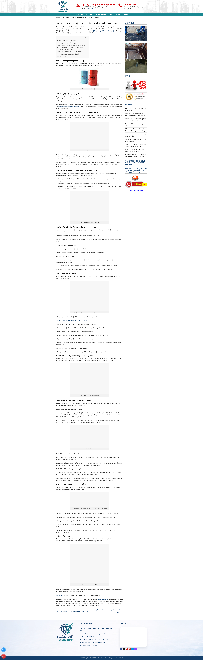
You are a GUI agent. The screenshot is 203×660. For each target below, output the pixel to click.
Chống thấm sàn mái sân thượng (67, 320)
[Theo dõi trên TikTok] (124, 649)
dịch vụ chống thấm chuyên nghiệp (104, 31)
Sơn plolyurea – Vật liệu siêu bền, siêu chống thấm (71, 45)
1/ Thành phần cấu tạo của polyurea (69, 42)
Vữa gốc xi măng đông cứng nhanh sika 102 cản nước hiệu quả (135, 145)
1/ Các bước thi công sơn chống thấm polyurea (72, 53)
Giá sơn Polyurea (62, 56)
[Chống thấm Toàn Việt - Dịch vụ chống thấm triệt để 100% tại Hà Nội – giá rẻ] (65, 6)
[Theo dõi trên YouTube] (129, 649)
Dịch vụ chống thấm (103, 14)
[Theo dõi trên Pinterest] (127, 649)
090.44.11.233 (60, 595)
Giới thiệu (89, 14)
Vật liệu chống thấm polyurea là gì (67, 40)
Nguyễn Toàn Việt (92, 645)
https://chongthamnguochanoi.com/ (98, 642)
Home (58, 18)
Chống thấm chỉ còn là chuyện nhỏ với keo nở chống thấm (135, 150)
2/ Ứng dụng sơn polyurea (67, 49)
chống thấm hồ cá (83, 320)
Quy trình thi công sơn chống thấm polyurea (70, 51)
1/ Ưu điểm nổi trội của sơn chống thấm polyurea (71, 47)
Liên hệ (125, 14)
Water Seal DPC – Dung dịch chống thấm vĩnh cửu (135, 135)
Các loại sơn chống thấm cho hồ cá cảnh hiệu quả (135, 140)
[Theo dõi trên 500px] (132, 649)
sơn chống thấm (102, 599)
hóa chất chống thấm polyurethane (68, 106)
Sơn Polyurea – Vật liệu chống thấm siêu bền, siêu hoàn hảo (135, 120)
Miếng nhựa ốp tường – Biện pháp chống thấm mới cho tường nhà (135, 155)
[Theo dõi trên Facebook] (121, 649)
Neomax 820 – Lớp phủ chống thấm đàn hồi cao (73, 611)
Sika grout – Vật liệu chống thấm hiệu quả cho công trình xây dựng (135, 130)
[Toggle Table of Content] (85, 38)
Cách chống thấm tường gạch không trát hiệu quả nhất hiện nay (135, 115)
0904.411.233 (90, 9)
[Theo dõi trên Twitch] (135, 649)
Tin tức (117, 14)
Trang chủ (79, 14)
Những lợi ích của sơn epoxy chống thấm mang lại (135, 110)
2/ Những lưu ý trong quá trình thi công (70, 54)
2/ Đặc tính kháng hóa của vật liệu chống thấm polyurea (74, 43)
